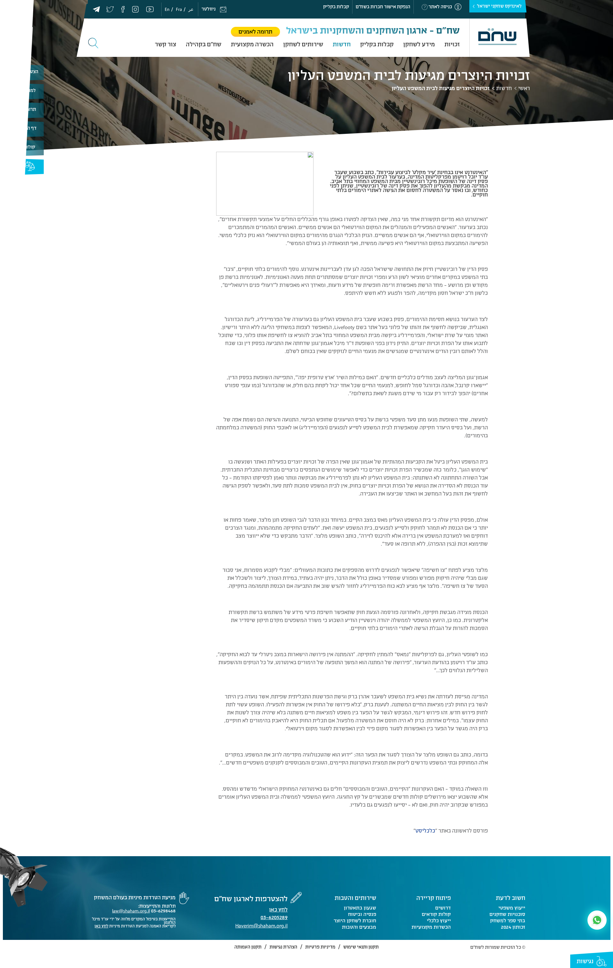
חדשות (342, 44)
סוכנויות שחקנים (507, 914)
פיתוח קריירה (433, 898)
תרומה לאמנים (255, 31)
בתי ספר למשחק (507, 920)
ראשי (524, 88)
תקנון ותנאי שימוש (361, 947)
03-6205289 (274, 918)
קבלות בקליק (336, 7)
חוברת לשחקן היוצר (355, 920)
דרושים (442, 908)
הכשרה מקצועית (252, 44)
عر (190, 9)
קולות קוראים (436, 914)
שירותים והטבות (355, 898)
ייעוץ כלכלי (438, 920)
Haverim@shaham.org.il (261, 926)
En (167, 9)
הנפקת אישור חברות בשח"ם (383, 7)
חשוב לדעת (510, 898)
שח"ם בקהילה (203, 44)
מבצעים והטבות (359, 927)
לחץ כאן (278, 910)
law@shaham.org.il (131, 911)
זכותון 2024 (513, 927)
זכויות (452, 44)
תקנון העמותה (247, 947)
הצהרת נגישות (283, 947)
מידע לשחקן (419, 44)
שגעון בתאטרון (360, 908)
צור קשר (165, 44)
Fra (179, 9)
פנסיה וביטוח (362, 914)
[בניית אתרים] (97, 948)
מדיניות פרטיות (320, 947)
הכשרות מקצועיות (431, 927)
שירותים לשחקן (303, 44)
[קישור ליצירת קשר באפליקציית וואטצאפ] (597, 920)
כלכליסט (425, 831)
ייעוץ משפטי (511, 908)
